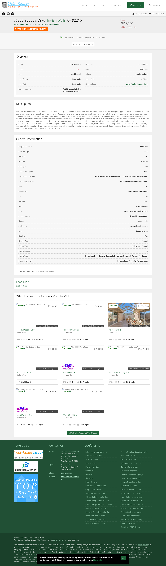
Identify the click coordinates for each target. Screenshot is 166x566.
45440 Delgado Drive (26, 329)
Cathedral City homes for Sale (96, 497)
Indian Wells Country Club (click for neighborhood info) (37, 24)
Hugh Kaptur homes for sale (131, 497)
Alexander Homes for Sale (131, 489)
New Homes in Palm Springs (131, 519)
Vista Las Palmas (91, 459)
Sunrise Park (90, 471)
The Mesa (89, 478)
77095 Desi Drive (70, 415)
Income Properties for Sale (131, 482)
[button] (155, 14)
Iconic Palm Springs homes (131, 516)
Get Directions (21, 286)
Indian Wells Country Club (137, 84)
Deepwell (88, 474)
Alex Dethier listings (128, 459)
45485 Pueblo (115, 329)
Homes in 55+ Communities (131, 478)
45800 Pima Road (70, 372)
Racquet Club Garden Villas (95, 486)
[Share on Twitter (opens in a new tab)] (8, 14)
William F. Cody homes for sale (132, 508)
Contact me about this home (31, 28)
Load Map (22, 282)
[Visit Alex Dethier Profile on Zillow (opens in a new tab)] (26, 466)
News (103, 5)
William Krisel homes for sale (132, 501)
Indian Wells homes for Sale (95, 516)
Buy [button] (83, 5)
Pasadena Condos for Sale (95, 523)
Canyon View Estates (93, 489)
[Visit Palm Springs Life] (26, 488)
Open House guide (128, 523)
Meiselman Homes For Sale (131, 493)
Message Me (137, 5)
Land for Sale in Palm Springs (132, 474)
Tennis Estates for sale (129, 467)
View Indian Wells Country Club (83, 433)
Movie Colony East (92, 467)
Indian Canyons (91, 482)
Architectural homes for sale (131, 512)
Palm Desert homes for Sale (96, 508)
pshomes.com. (58, 540)
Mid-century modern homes (131, 463)
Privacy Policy (143, 545)
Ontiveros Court (24, 372)
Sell (94, 5)
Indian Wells (56, 20)
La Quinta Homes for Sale (95, 519)
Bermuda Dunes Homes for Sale (97, 512)
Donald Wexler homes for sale (132, 504)
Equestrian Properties (129, 471)
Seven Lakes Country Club (95, 493)
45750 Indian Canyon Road (120, 372)
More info (97, 560)
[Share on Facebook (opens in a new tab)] (4, 14)
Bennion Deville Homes (70, 451)
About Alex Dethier (128, 455)
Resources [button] (115, 5)
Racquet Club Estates (93, 455)
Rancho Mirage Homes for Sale (97, 501)
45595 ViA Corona (71, 329)
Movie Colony (90, 463)
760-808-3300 (156, 5)
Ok (123, 558)
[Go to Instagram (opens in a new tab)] (12, 14)
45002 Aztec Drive (25, 415)
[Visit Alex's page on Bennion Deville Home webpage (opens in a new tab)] (28, 454)
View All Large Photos (83, 44)
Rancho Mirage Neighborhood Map (98, 504)
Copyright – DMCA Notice (130, 527)
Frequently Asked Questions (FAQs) (134, 452)
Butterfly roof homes (129, 486)
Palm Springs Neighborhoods (96, 452)
